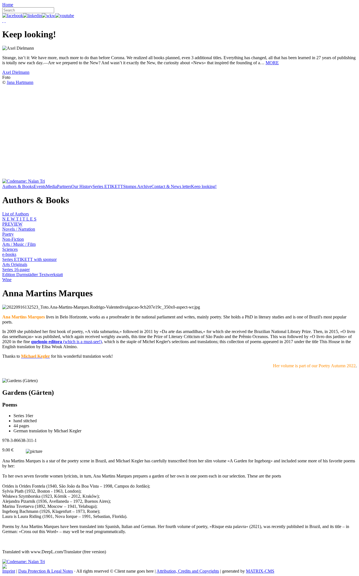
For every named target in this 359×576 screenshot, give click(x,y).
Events (40, 186)
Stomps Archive (137, 186)
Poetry (8, 234)
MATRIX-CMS (260, 571)
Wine (6, 279)
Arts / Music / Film (19, 244)
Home (7, 4)
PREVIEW (12, 224)
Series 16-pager (16, 269)
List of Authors (15, 214)
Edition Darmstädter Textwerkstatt (32, 274)
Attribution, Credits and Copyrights (188, 571)
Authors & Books (18, 186)
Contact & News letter (171, 186)
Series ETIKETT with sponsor (29, 259)
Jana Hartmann (20, 82)
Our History (82, 186)
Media (51, 186)
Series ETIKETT (108, 186)
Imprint (8, 571)
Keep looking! (204, 186)
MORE (272, 62)
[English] (5, 20)
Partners (64, 186)
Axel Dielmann (15, 72)
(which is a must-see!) (66, 341)
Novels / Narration (18, 229)
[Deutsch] (2, 20)
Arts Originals (14, 264)
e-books (9, 254)
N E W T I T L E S (19, 219)
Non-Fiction (13, 239)
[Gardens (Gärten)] (20, 380)
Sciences (10, 249)
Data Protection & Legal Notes (45, 571)
